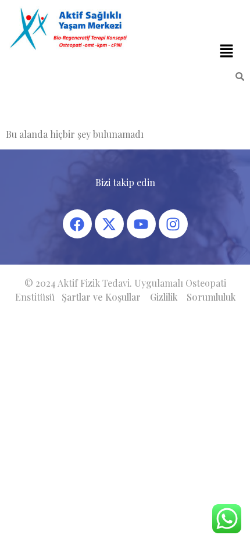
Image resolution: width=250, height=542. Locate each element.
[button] (226, 51)
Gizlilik (163, 297)
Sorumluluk (211, 297)
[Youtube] (141, 223)
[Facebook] (77, 223)
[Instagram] (173, 223)
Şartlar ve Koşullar (101, 297)
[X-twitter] (109, 223)
